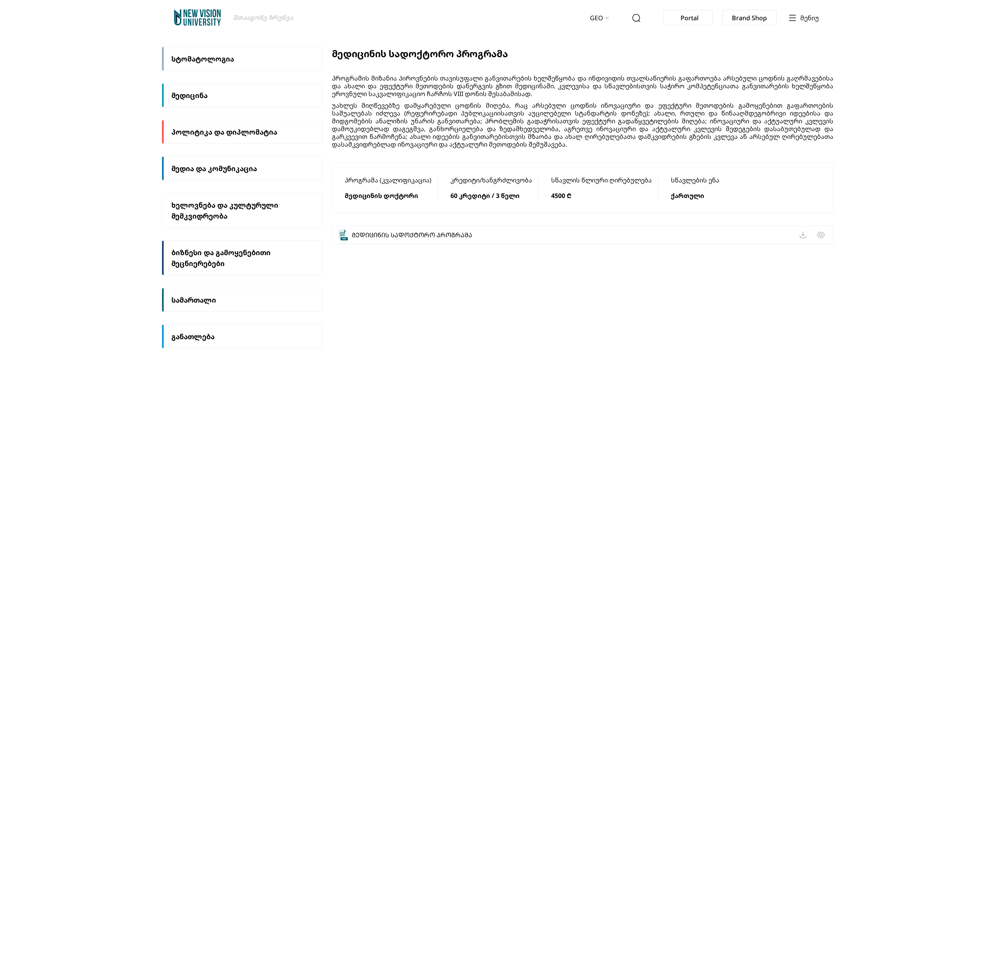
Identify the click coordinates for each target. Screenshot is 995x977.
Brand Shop (749, 18)
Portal (689, 18)
